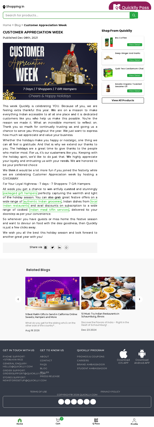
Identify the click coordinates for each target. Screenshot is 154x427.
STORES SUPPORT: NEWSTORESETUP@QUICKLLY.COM (24, 379)
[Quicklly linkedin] (87, 401)
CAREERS (83, 360)
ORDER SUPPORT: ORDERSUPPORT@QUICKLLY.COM (24, 372)
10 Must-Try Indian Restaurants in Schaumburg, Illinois (100, 315)
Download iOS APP (123, 361)
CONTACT (46, 360)
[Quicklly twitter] (67, 401)
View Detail (134, 44)
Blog (17, 25)
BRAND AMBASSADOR (91, 364)
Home (7, 25)
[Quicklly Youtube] (93, 401)
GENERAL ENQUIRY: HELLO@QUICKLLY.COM (17, 365)
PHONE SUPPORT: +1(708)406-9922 (14, 358)
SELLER (44, 372)
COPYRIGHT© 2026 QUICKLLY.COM (77, 394)
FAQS (43, 364)
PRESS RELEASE (50, 376)
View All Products (123, 100)
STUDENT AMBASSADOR (92, 368)
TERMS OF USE (38, 391)
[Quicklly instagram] (61, 401)
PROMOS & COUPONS (90, 356)
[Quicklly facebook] (74, 401)
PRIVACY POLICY (110, 391)
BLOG (43, 368)
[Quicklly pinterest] (80, 401)
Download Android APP (142, 361)
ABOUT (44, 356)
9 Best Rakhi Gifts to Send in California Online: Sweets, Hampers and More (51, 315)
